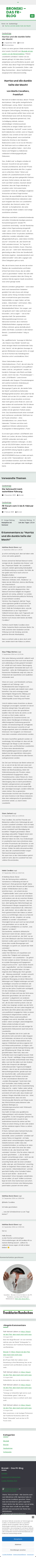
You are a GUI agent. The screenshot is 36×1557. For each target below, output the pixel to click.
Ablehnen (18, 1544)
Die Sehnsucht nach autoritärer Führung (12, 490)
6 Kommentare (9, 45)
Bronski (21, 43)
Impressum (30, 1554)
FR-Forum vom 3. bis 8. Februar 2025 (17, 507)
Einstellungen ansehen (18, 1550)
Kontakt (4, 1473)
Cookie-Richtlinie (7, 1554)
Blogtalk (6, 1441)
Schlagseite (7, 1452)
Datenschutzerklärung (19, 1554)
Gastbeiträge (6, 33)
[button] (33, 1517)
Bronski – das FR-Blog (16, 12)
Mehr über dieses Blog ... (22, 1299)
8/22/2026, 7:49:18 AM (9, 1491)
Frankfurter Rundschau (11, 1489)
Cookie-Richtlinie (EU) (9, 1481)
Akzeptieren (18, 1539)
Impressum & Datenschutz (11, 1477)
